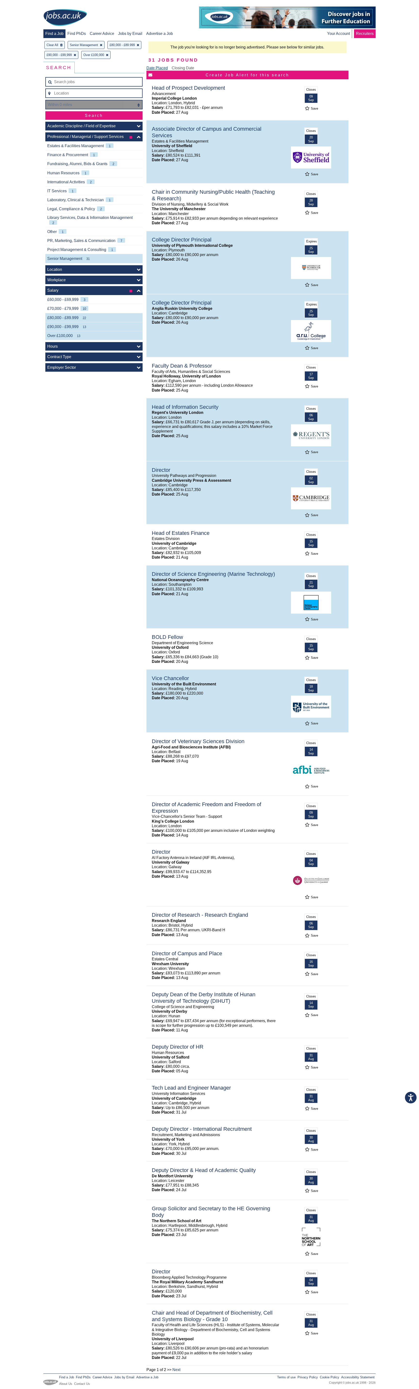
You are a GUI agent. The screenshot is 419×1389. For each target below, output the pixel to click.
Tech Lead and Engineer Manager (191, 1088)
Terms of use (286, 1377)
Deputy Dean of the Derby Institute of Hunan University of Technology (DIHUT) (203, 997)
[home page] (65, 17)
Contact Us (82, 1384)
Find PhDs (76, 34)
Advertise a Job (159, 34)
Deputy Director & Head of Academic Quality (204, 1170)
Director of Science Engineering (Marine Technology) (213, 574)
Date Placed (157, 68)
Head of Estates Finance (181, 533)
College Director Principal (181, 240)
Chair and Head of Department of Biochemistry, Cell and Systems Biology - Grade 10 (212, 1316)
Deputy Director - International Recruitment (202, 1129)
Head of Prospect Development (188, 88)
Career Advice (102, 34)
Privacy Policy (308, 1377)
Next (176, 1370)
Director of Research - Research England (200, 915)
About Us (65, 1384)
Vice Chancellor (170, 678)
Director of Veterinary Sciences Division (198, 741)
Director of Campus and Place (187, 953)
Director (161, 470)
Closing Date (183, 68)
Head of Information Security (185, 407)
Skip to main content (19, 4)
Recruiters (365, 34)
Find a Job (54, 34)
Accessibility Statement (358, 1377)
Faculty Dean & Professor (182, 366)
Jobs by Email (130, 34)
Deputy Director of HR (177, 1047)
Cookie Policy (329, 1377)
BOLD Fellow (167, 637)
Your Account (338, 34)
